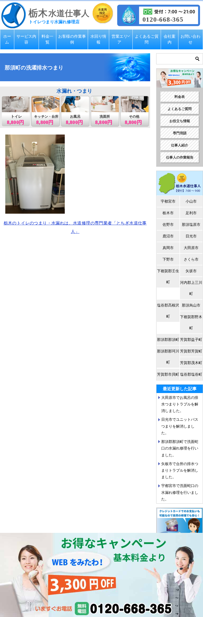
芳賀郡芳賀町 (191, 351)
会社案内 (170, 39)
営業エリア (119, 39)
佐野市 (168, 224)
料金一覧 (47, 39)
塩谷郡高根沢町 (168, 310)
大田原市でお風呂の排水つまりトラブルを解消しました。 (179, 404)
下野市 (168, 259)
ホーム (7, 39)
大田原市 (191, 248)
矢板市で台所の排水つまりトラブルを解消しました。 (179, 470)
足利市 (191, 213)
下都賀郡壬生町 (168, 276)
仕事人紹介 (179, 145)
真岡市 (168, 248)
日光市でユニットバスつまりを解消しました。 (179, 426)
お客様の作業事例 (72, 39)
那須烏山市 (191, 305)
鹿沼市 (168, 236)
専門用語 (180, 133)
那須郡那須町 (168, 339)
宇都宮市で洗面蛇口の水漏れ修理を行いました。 (179, 492)
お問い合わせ (190, 39)
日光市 (191, 236)
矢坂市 (191, 271)
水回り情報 (98, 39)
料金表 (179, 97)
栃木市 (168, 213)
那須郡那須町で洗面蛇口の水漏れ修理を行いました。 (179, 448)
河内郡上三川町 (191, 288)
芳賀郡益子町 (191, 339)
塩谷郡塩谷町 (191, 374)
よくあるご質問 (147, 39)
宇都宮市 (168, 201)
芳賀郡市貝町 (168, 374)
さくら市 (191, 259)
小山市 (191, 201)
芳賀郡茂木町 (191, 363)
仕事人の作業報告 (179, 157)
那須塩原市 (191, 224)
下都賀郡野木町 (191, 322)
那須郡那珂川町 (168, 356)
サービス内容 (26, 39)
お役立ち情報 (179, 121)
